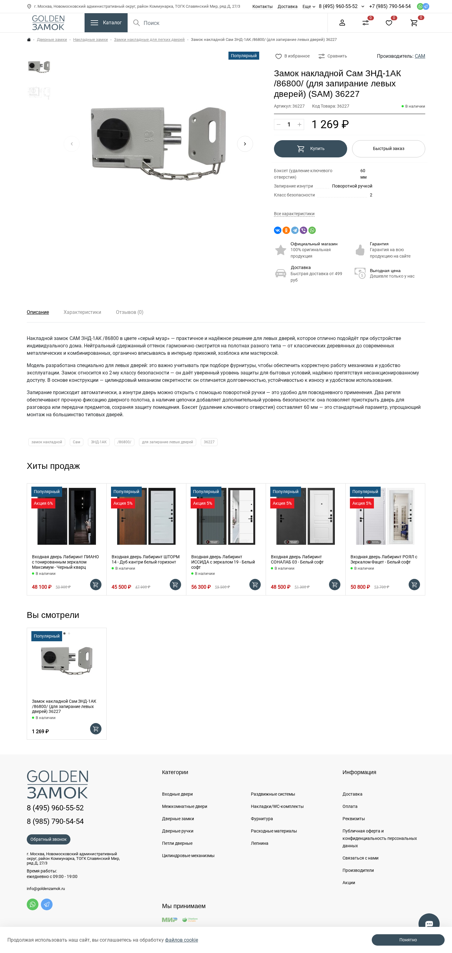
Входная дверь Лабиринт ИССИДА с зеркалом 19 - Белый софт (223, 562)
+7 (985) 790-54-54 (390, 6)
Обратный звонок (48, 839)
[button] (245, 144)
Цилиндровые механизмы (188, 855)
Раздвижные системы (273, 794)
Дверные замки (52, 39)
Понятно (408, 939)
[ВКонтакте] (277, 230)
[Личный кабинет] (342, 22)
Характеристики (82, 312)
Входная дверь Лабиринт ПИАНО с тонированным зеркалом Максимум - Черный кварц (65, 562)
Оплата (350, 806)
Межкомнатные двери (184, 806)
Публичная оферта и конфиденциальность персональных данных (380, 838)
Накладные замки (90, 39)
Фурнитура (262, 818)
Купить (317, 148)
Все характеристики (294, 214)
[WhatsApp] (312, 230)
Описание (38, 312)
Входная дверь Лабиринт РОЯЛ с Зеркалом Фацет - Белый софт (384, 559)
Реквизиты (354, 818)
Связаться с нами (361, 858)
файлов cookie (181, 940)
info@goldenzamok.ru (46, 889)
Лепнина (259, 843)
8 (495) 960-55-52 (338, 6)
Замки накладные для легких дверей (149, 39)
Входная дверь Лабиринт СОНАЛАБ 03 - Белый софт (297, 559)
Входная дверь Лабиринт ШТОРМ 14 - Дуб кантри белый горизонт (146, 559)
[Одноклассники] (286, 230)
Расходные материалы (274, 830)
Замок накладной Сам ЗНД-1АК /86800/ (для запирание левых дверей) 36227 (64, 706)
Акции (349, 882)
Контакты (262, 6)
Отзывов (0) (130, 312)
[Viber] (303, 230)
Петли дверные (177, 843)
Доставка (288, 6)
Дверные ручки (177, 830)
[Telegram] (295, 230)
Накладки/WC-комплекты (277, 806)
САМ (420, 56)
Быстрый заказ (388, 148)
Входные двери (177, 794)
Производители (358, 870)
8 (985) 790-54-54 (55, 821)
